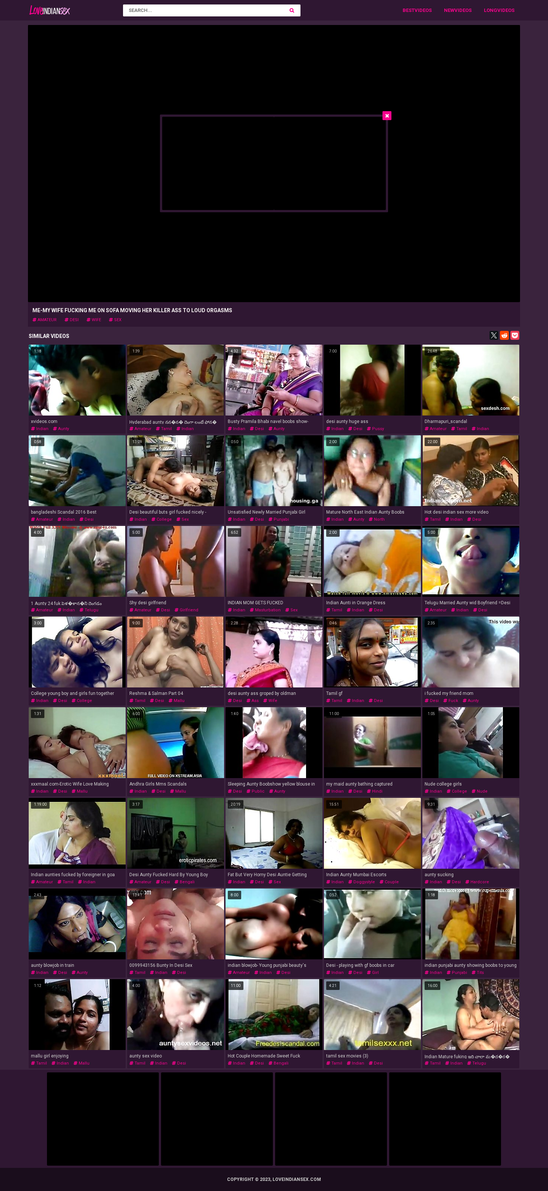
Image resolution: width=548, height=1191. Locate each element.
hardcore (479, 882)
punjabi (281, 519)
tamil (166, 428)
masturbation (267, 610)
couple (391, 882)
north (379, 519)
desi (74, 319)
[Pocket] (514, 335)
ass (255, 700)
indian (41, 428)
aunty (63, 428)
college (163, 519)
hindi (376, 791)
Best (409, 10)
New (449, 10)
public (258, 791)
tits (480, 972)
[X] (493, 335)
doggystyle (363, 882)
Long (490, 10)
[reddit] (504, 335)
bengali (187, 882)
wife (96, 319)
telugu (91, 610)
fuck (452, 700)
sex (117, 319)
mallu (179, 700)
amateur (47, 319)
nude (482, 791)
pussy (377, 428)
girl (375, 972)
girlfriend (188, 610)
